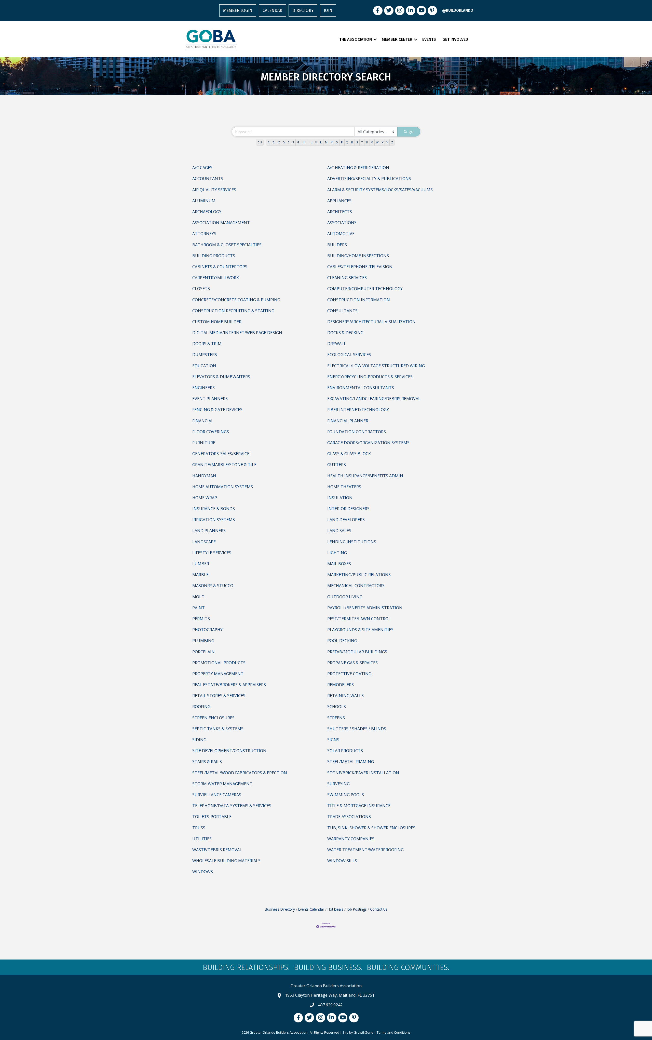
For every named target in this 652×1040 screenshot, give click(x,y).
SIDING (199, 739)
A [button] (268, 142)
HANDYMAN (204, 476)
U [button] (367, 142)
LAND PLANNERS (209, 530)
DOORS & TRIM (207, 343)
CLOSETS (201, 288)
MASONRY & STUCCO (212, 585)
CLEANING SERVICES (347, 277)
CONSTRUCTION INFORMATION (358, 300)
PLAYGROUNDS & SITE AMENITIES (360, 629)
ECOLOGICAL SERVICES (349, 354)
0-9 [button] (260, 142)
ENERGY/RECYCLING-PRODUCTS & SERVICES (370, 377)
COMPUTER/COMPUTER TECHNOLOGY (365, 288)
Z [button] (392, 142)
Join (328, 10)
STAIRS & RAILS (207, 761)
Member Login (237, 10)
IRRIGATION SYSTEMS (213, 519)
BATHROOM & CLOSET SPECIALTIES (227, 245)
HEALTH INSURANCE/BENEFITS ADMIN (365, 476)
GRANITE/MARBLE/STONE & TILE (224, 464)
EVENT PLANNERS (210, 398)
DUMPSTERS (204, 354)
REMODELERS (340, 684)
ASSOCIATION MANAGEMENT (221, 222)
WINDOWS (202, 871)
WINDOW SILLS (342, 860)
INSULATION (339, 498)
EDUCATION (204, 366)
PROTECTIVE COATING (349, 674)
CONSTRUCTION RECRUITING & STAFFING (233, 311)
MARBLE (200, 574)
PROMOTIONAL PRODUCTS (219, 663)
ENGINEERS (203, 387)
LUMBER (200, 563)
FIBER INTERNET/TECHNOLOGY (358, 409)
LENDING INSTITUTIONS (351, 542)
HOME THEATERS (344, 487)
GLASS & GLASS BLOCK (349, 453)
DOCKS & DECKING (345, 332)
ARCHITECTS (339, 211)
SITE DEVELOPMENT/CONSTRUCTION (229, 750)
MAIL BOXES (339, 563)
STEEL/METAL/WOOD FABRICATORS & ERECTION (239, 773)
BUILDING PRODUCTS (213, 256)
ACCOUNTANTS (207, 178)
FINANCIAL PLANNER (347, 421)
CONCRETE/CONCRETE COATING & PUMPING (236, 300)
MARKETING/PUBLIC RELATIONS (359, 574)
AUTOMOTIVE (341, 233)
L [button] (321, 142)
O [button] (337, 142)
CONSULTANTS (342, 311)
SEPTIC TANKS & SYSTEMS (217, 729)
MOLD (198, 597)
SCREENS (336, 718)
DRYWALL (336, 343)
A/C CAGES (202, 167)
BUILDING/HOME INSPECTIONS (358, 256)
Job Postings (357, 909)
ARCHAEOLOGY (206, 211)
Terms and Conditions (394, 1032)
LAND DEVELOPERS (346, 519)
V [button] (372, 142)
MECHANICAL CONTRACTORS (356, 585)
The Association (355, 39)
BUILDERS (337, 245)
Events (429, 39)
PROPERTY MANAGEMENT (217, 674)
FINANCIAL (202, 421)
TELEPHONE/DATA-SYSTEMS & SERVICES (231, 805)
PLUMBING (203, 640)
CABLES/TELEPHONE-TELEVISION (359, 266)
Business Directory (280, 909)
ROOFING (201, 706)
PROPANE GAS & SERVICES (352, 663)
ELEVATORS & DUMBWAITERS (221, 377)
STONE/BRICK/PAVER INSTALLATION (363, 773)
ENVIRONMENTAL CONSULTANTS (360, 387)
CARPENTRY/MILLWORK (215, 277)
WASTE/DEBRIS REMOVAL (217, 850)
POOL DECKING (342, 640)
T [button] (362, 142)
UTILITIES (202, 839)
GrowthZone (363, 1032)
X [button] (382, 142)
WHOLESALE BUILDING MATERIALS (226, 860)
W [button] (377, 142)
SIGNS (333, 739)
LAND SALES (339, 530)
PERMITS (201, 619)
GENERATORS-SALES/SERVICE (220, 453)
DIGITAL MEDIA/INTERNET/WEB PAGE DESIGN (237, 332)
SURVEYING (338, 784)
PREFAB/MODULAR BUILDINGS (357, 652)
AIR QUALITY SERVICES (214, 190)
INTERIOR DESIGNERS (348, 508)
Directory (303, 10)
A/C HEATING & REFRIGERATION (358, 167)
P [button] (342, 142)
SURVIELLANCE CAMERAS (216, 795)
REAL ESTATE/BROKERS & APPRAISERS (229, 684)
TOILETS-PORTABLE (212, 816)
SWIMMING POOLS (345, 795)
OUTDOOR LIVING (344, 597)
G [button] (298, 142)
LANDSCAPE (204, 542)
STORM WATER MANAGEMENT (222, 784)
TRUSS (198, 828)
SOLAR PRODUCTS (345, 750)
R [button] (352, 142)
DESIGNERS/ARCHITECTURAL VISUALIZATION (371, 322)
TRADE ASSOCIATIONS (349, 816)
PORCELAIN (203, 652)
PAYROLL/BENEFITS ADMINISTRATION (364, 608)
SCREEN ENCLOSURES (213, 718)
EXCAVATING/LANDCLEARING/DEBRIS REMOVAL (373, 398)
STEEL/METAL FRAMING (350, 761)
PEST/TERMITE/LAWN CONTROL (359, 619)
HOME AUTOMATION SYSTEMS (222, 487)
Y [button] (387, 142)
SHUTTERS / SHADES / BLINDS (356, 729)
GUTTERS (336, 464)
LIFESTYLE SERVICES (211, 553)
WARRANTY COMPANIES (350, 839)
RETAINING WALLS (345, 695)
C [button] (279, 142)
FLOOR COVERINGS (210, 432)
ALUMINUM (203, 201)
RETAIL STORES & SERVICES (218, 695)
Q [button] (347, 142)
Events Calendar (311, 909)
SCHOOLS (336, 706)
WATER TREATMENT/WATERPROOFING (365, 850)
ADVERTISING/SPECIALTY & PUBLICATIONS (369, 178)
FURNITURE (203, 442)
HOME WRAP (204, 498)
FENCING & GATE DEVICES (217, 409)
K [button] (316, 142)
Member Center (397, 39)
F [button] (293, 142)
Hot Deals (335, 909)
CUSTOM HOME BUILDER (216, 322)
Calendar (272, 10)
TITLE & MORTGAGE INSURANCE (358, 805)
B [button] (274, 142)
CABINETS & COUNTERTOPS (219, 266)
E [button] (288, 142)
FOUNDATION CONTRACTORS (356, 432)
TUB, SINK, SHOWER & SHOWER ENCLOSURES (371, 828)
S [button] (357, 142)
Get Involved (455, 39)
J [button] (311, 142)
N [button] (332, 142)
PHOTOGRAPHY (207, 629)
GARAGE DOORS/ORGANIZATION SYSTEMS (368, 442)
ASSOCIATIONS (342, 222)
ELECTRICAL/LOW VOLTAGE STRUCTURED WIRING (376, 366)
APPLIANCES (339, 201)
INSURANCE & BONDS (213, 508)
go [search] (411, 131)
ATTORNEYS (204, 233)
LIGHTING (337, 553)
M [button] (326, 142)
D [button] (284, 142)
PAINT (198, 608)
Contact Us (378, 909)
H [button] (304, 142)
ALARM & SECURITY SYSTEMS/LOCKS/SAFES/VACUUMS (380, 190)
